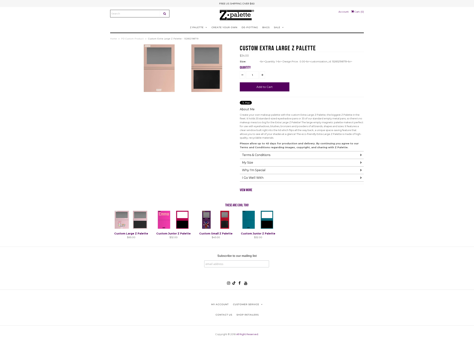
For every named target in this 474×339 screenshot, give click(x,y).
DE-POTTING (250, 27)
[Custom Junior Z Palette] (173, 227)
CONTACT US (224, 314)
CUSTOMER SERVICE (246, 304)
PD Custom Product (132, 38)
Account (343, 11)
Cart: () (359, 11)
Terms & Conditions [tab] (256, 155)
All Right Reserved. (247, 334)
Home (113, 38)
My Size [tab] (247, 162)
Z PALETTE (197, 27)
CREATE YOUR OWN (224, 27)
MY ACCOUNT (220, 304)
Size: (243, 61)
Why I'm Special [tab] (254, 170)
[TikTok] (234, 284)
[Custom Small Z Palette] (215, 227)
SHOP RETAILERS (247, 314)
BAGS (266, 27)
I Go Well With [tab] (252, 177)
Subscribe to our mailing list (237, 255)
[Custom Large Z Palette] (131, 227)
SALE (277, 27)
